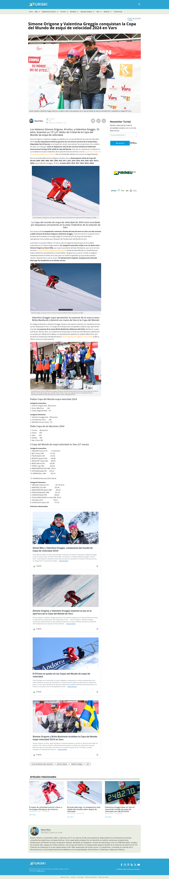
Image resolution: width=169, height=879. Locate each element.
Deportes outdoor (86, 12)
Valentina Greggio (76, 764)
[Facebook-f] (121, 864)
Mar (98, 12)
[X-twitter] (135, 864)
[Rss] (132, 864)
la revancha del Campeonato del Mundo (51, 250)
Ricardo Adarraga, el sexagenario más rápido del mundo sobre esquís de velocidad (83, 809)
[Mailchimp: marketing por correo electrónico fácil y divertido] (133, 144)
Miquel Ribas (39, 121)
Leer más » (32, 815)
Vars (87, 764)
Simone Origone (62, 764)
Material (106, 12)
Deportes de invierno (49, 12)
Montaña (73, 12)
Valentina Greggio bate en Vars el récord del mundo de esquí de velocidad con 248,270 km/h (120, 809)
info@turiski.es (41, 871)
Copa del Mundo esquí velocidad (42, 764)
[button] (139, 4)
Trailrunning (118, 12)
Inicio (31, 12)
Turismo (63, 12)
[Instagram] (125, 864)
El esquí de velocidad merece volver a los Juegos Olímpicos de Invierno (45, 808)
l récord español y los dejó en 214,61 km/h (77, 337)
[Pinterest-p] (128, 864)
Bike (36, 12)
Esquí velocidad (134, 18)
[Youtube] (138, 864)
